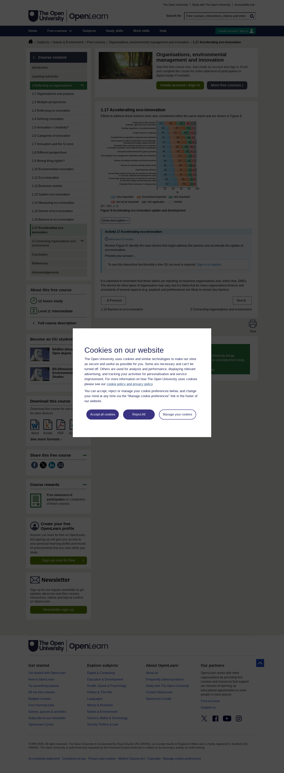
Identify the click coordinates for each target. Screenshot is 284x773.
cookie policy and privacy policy (130, 384)
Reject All (138, 414)
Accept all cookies (102, 414)
